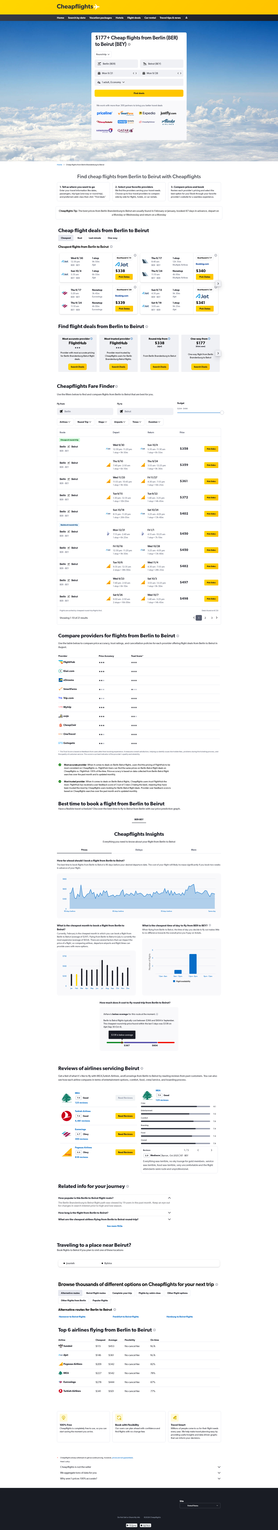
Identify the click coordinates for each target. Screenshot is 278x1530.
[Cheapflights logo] (75, 7)
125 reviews (81, 1102)
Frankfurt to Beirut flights (126, 1316)
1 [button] (198, 617)
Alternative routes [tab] (70, 1293)
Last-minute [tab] (95, 238)
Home (60, 17)
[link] (77, 367)
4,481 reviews (82, 1121)
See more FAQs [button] (114, 1226)
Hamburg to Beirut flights (180, 1316)
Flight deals (134, 17)
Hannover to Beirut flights (72, 1316)
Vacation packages (100, 17)
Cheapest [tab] (66, 238)
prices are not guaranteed (122, 1458)
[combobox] (103, 54)
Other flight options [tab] (177, 1293)
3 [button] (212, 617)
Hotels (119, 17)
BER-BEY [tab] (139, 819)
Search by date (77, 17)
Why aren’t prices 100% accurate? (78, 1478)
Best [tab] (80, 238)
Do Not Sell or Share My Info (128, 1517)
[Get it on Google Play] (131, 1526)
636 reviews (81, 1157)
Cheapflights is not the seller (75, 1466)
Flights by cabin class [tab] (150, 1293)
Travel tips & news (170, 17)
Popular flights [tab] (100, 1300)
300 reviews (81, 1139)
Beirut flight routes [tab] (96, 1293)
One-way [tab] (112, 238)
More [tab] (193, 849)
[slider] (222, 413)
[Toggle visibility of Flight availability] (181, 981)
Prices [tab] (84, 849)
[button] (129, 45)
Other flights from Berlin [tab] (73, 1300)
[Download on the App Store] (145, 1526)
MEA (77, 1093)
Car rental (150, 17)
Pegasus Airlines (83, 1147)
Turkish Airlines (83, 1111)
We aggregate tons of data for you (78, 1472)
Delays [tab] (139, 849)
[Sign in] (186, 17)
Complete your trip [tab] (122, 1293)
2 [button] (205, 617)
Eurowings (80, 1129)
